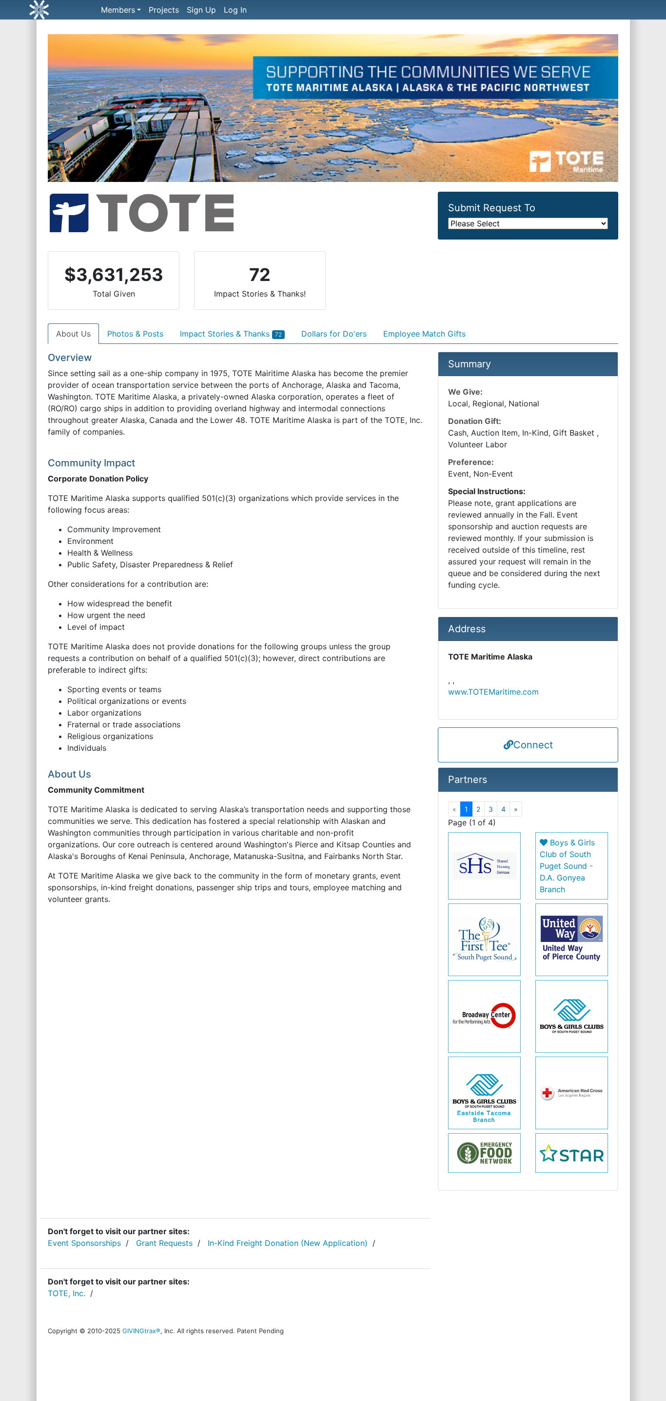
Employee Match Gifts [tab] (424, 334)
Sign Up (201, 10)
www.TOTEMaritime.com (493, 692)
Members (118, 10)
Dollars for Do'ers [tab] (334, 334)
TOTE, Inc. (66, 1293)
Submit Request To (491, 208)
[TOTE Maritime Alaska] (333, 112)
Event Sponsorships (84, 1243)
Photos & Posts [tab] (135, 334)
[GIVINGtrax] (72, 10)
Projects (164, 10)
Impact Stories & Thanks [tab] (231, 334)
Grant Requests (164, 1243)
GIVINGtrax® (141, 1331)
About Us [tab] (73, 334)
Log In (235, 10)
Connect (533, 745)
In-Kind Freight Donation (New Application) (288, 1243)
